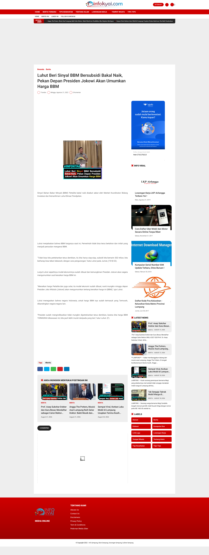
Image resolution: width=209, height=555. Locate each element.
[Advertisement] (104, 44)
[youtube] (44, 4)
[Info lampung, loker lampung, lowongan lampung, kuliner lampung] (105, 8)
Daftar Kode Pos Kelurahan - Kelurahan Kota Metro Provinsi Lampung (150, 303)
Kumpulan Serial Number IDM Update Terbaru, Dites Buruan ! (149, 266)
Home (37, 12)
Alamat (135, 420)
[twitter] (37, 4)
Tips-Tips (157, 446)
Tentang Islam (82, 12)
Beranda (40, 69)
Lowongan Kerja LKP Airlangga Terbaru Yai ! (150, 194)
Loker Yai (55, 16)
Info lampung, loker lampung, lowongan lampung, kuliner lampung (111, 543)
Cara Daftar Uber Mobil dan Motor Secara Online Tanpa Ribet (151, 230)
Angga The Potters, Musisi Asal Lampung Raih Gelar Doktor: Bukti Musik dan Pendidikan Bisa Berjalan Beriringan (69, 21)
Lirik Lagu (136, 433)
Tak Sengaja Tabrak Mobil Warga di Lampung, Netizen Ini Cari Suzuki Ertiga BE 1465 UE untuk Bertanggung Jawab (158, 393)
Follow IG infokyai (68, 16)
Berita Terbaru (49, 12)
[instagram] (41, 4)
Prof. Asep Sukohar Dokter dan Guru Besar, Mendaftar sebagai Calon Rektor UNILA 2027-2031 (54, 410)
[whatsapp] (53, 369)
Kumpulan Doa (159, 426)
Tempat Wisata (118, 12)
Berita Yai (45, 16)
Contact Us (74, 514)
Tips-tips (132, 12)
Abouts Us (74, 510)
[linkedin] (66, 369)
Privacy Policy (76, 521)
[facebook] (34, 4)
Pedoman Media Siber (79, 529)
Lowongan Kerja (99, 12)
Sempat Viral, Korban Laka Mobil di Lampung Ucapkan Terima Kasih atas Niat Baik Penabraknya (133, 21)
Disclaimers (75, 517)
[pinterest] (60, 369)
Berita (48, 69)
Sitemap (158, 4)
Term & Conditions (77, 525)
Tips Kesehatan (66, 12)
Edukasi (136, 426)
